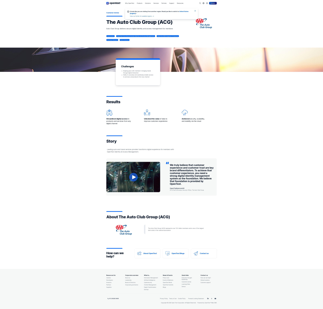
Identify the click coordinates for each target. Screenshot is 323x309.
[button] (130, 3)
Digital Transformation (150, 287)
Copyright (164, 302)
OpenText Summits (168, 285)
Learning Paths (186, 284)
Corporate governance (131, 285)
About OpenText (150, 253)
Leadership (128, 280)
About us (127, 277)
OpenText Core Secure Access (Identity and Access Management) (135, 36)
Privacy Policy (164, 298)
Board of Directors (130, 282)
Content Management (150, 285)
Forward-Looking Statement (196, 298)
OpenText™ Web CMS (211, 302)
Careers (108, 277)
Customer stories (186, 281)
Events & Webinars (168, 280)
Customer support (206, 282)
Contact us (204, 253)
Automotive (110, 36)
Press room (166, 277)
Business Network (112, 40)
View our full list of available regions (141, 16)
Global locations (205, 280)
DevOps (146, 289)
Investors (108, 282)
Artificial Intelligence (149, 280)
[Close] (195, 10)
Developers (109, 280)
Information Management (151, 277)
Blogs (164, 287)
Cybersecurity (148, 282)
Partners (108, 285)
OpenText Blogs (178, 253)
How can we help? (206, 277)
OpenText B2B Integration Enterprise (168, 36)
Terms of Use (173, 298)
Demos (184, 286)
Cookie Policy (182, 298)
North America (125, 40)
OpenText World (167, 282)
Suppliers (109, 287)
